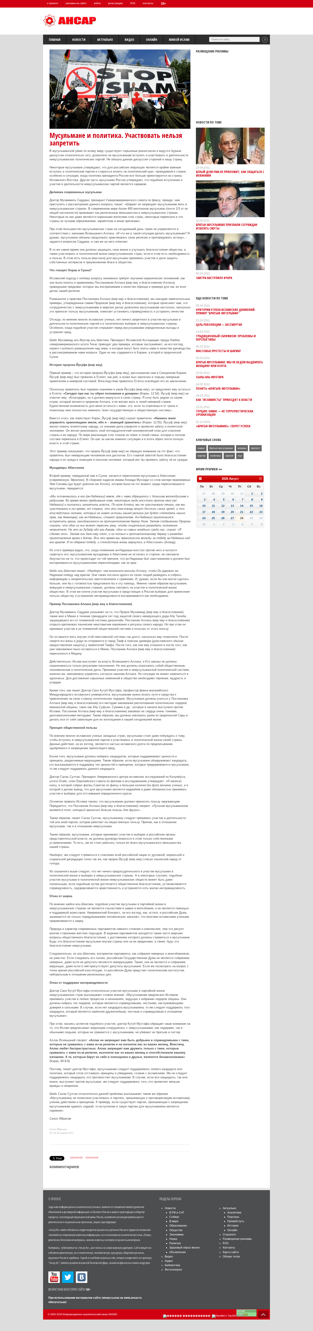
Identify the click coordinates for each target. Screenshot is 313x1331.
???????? (76, 1158)
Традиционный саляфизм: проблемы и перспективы (226, 338)
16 (261, 505)
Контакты (229, 1247)
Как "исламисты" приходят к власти (224, 399)
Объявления (177, 1252)
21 (241, 512)
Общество (176, 1230)
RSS (132, 3)
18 (213, 512)
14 (241, 505)
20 (232, 512)
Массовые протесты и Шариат (218, 351)
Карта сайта (231, 1252)
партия (229, 455)
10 (204, 505)
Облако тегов (231, 1256)
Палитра (175, 1243)
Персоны (233, 1217)
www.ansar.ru (133, 1297)
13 (232, 505)
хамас (201, 448)
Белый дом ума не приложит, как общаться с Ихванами (230, 173)
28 (241, 518)
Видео (129, 39)
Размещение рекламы (237, 1239)
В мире (173, 1221)
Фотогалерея (173, 1269)
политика (215, 455)
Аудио (169, 1261)
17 (204, 512)
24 (204, 518)
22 (251, 512)
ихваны (242, 448)
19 (223, 512)
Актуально (105, 39)
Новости (78, 39)
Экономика (176, 1234)
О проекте (229, 1234)
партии (202, 455)
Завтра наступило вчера (214, 278)
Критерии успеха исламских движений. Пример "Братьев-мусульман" (225, 311)
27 (232, 518)
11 (213, 505)
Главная (54, 39)
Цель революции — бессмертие (219, 324)
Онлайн (151, 39)
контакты (148, 3)
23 (261, 512)
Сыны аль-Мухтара (209, 377)
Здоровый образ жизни (184, 1247)
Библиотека (172, 1265)
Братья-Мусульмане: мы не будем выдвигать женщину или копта (229, 364)
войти (97, 3)
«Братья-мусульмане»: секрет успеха (223, 426)
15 (251, 505)
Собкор (174, 1217)
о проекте (52, 3)
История (233, 1225)
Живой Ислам (179, 39)
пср (240, 455)
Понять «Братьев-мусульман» (218, 388)
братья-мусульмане (221, 448)
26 (223, 518)
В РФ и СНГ (176, 1212)
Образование (178, 1225)
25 (213, 518)
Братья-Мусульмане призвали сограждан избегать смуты (226, 226)
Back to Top (263, 1314)
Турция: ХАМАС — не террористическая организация (224, 413)
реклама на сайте (76, 3)
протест (255, 448)
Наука (173, 1239)
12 (223, 505)
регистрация (115, 3)
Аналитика (234, 1212)
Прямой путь (235, 1221)
